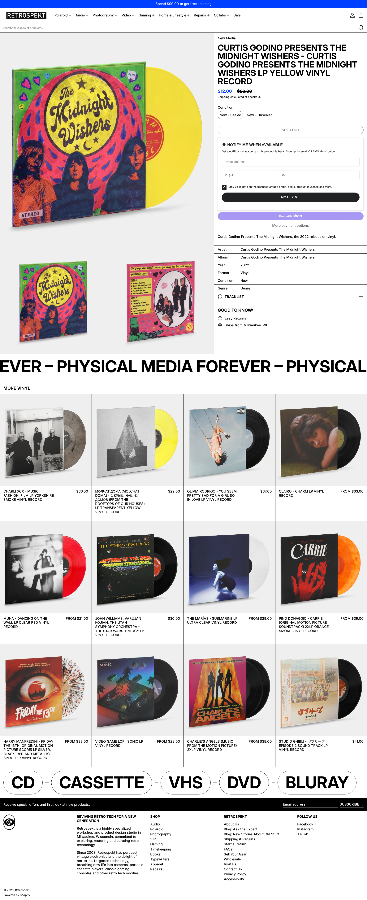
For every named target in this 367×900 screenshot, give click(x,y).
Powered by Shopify (16, 895)
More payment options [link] (290, 226)
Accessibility (234, 879)
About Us (231, 824)
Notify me (290, 197)
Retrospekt (22, 890)
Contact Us (233, 869)
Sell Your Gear (235, 854)
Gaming (156, 844)
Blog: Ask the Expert (240, 829)
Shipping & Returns (239, 839)
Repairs (156, 869)
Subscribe (349, 804)
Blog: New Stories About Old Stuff (251, 834)
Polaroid (156, 829)
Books (155, 854)
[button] (361, 15)
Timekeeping (160, 849)
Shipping (224, 96)
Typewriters (160, 859)
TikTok (302, 834)
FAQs (228, 849)
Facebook (305, 824)
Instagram (305, 829)
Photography (160, 834)
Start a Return (235, 844)
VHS (154, 839)
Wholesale (232, 859)
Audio (155, 824)
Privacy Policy (235, 874)
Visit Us (230, 864)
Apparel (156, 864)
